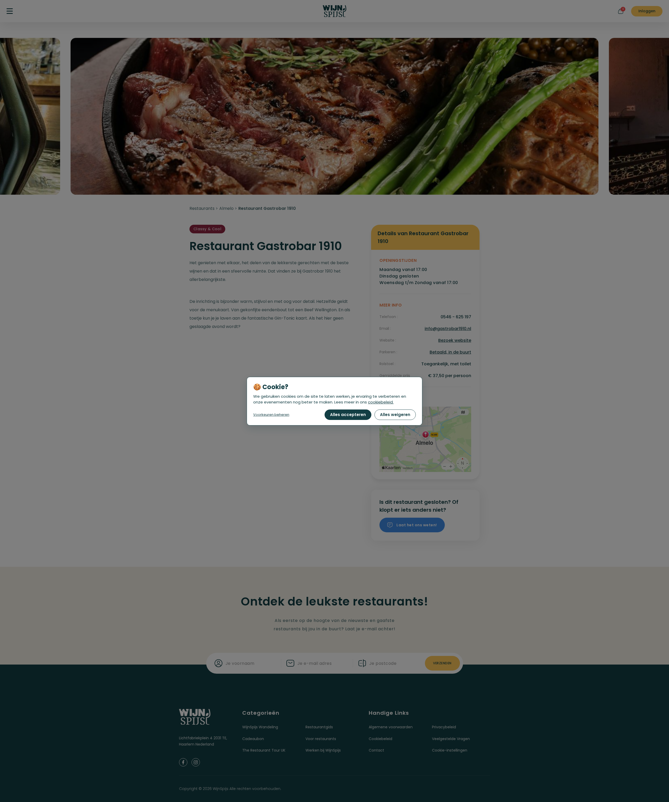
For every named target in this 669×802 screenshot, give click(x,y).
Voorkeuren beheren (271, 414)
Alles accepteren (348, 414)
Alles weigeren (395, 414)
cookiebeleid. (381, 402)
